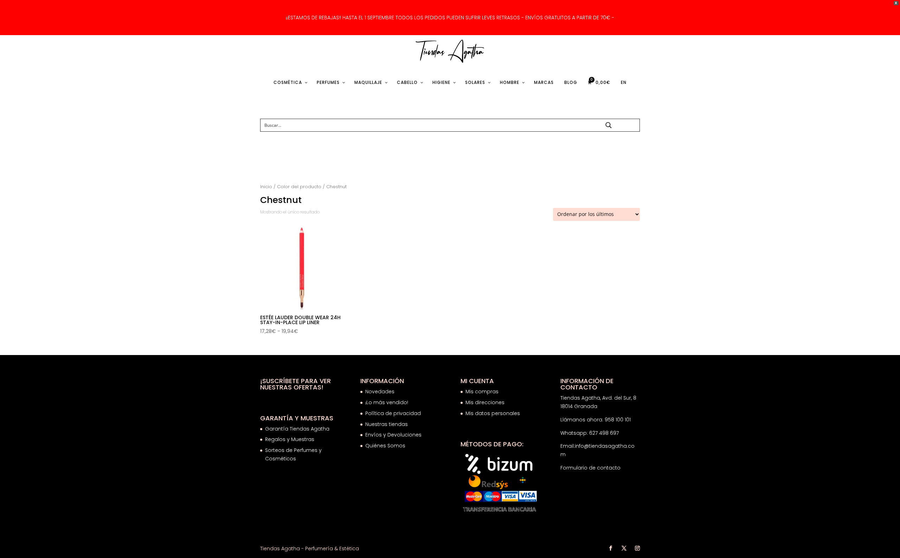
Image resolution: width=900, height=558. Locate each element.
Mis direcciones (484, 402)
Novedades (379, 391)
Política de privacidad (393, 413)
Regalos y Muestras (289, 439)
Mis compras (482, 391)
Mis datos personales (492, 413)
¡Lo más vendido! (386, 402)
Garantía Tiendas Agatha (297, 428)
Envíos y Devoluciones (394, 434)
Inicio (266, 186)
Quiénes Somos (385, 445)
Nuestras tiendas (387, 424)
